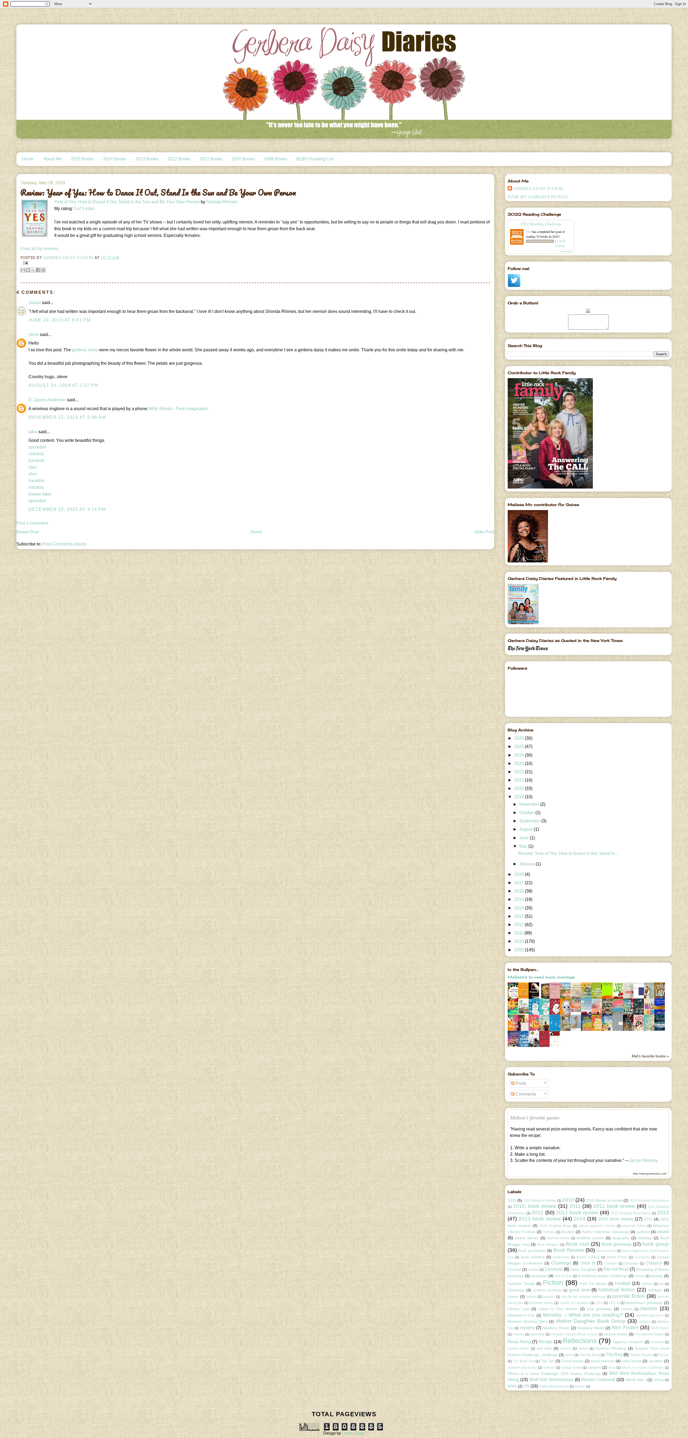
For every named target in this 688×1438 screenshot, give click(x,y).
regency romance (628, 1342)
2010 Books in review (604, 1200)
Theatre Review (641, 1355)
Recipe (545, 1341)
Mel (528, 231)
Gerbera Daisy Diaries (538, 189)
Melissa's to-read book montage (541, 977)
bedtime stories (590, 1238)
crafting (533, 1269)
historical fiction (617, 1289)
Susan (34, 302)
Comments (525, 1094)
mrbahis (36, 453)
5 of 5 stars (84, 208)
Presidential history (649, 1334)
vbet (32, 467)
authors (643, 1232)
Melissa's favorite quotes (535, 1117)
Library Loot (518, 1309)
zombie (580, 1386)
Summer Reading (610, 1348)
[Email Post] (24, 263)
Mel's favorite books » (650, 1056)
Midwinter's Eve (521, 1315)
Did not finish (616, 1269)
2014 (519, 908)
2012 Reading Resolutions (631, 1213)
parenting (537, 1334)
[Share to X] (33, 270)
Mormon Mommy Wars (527, 1321)
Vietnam (549, 1368)
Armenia (549, 1232)
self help (544, 1348)
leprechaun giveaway (644, 1302)
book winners (532, 1257)
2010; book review (534, 1206)
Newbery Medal (590, 1328)
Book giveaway (617, 1244)
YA (526, 1386)
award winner (526, 1238)
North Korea (660, 1328)
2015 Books (82, 159)
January (527, 864)
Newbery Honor (556, 1328)
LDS (599, 1303)
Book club (577, 1244)
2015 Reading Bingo (555, 1226)
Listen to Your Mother (558, 1309)
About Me (52, 159)
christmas (631, 1263)
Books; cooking (588, 1257)
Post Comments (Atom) (64, 544)
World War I (636, 1380)
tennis (569, 1355)
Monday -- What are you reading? (583, 1315)
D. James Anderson (47, 400)
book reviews (606, 1251)
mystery (527, 1327)
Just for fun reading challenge (583, 1297)
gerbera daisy (85, 350)
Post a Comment (32, 523)
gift (661, 1284)
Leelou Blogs (353, 1433)
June (524, 838)
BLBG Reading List (314, 159)
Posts (520, 1083)
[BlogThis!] (28, 270)
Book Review (568, 1250)
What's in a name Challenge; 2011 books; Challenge (554, 1373)
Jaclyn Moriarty (643, 1160)
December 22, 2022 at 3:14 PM (67, 509)
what (611, 1368)
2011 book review (614, 1206)
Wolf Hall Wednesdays (551, 1379)
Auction (567, 1232)
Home (28, 159)
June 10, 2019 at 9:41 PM (59, 320)
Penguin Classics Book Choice (574, 1334)
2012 (519, 924)
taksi (32, 431)
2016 (519, 891)
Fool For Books (593, 1283)
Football (622, 1283)
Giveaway (516, 1290)
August (526, 829)
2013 (519, 916)
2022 (519, 771)
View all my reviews (39, 248)
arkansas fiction (634, 1226)
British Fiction (617, 1257)
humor (513, 1296)
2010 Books (243, 159)
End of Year (563, 1276)
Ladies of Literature (574, 1303)
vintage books (571, 1368)
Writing (659, 1380)
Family (639, 1276)
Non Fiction (625, 1327)
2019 (519, 796)
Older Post (484, 532)
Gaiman (647, 1284)
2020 (519, 788)
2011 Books (211, 159)
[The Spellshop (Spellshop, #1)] (546, 998)
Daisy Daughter (583, 1269)
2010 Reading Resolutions (649, 1200)
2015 (519, 899)
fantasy (656, 1276)
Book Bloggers (548, 1244)
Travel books (573, 1361)
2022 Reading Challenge (541, 223)
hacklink (36, 460)
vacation (656, 1361)
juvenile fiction (628, 1296)
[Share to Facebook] (38, 270)
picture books (616, 1334)
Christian (610, 1263)
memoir (648, 1308)
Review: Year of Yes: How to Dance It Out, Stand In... (568, 853)
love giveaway (599, 1309)
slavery (565, 1348)
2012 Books (179, 159)
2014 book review (615, 1219)
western (594, 1367)
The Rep (614, 1354)
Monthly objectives (650, 1315)
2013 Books (146, 159)
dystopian (539, 1276)
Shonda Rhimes (221, 202)
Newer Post (27, 532)
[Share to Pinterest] (43, 270)
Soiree (583, 1348)
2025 (519, 746)
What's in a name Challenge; (642, 1368)
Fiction (553, 1282)
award (663, 1231)
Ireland (531, 1297)
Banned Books (558, 1238)
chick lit (587, 1263)
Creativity (554, 1269)
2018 (519, 874)
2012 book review (577, 1212)
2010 (519, 941)
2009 (519, 950)
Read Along (519, 1341)
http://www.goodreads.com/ (649, 1173)
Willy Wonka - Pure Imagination (178, 408)
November (529, 804)
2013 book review (540, 1219)
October (527, 812)
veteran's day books (522, 1368)
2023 (519, 763)
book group (655, 1244)
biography (620, 1238)
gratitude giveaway (547, 1290)
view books (566, 251)
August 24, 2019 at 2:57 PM (63, 385)
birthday (645, 1238)
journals (549, 1297)
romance (657, 1342)
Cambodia (642, 1257)
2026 (519, 738)
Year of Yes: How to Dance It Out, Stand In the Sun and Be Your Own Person (127, 202)
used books (632, 1361)
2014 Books (114, 159)
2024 (519, 755)
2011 (519, 933)
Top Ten (547, 1361)
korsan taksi (39, 494)
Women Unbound (598, 1379)
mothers (644, 1322)
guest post (579, 1290)
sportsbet (37, 447)
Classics (654, 1263)
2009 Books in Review (540, 1200)
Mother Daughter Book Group (591, 1321)
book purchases (532, 1250)
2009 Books (275, 159)
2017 (519, 882)
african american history (597, 1226)
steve (33, 334)
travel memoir (602, 1361)
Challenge (561, 1263)
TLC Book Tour (524, 1361)
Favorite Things (521, 1283)
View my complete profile (538, 197)
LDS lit (614, 1303)
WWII (512, 1386)
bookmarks (561, 1257)
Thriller (664, 1355)
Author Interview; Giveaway (605, 1232)
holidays (655, 1290)
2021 (519, 780)
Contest (514, 1269)
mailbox (627, 1309)
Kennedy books (541, 1303)
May (523, 846)
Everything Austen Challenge (602, 1276)
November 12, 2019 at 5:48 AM (67, 417)
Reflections (580, 1341)
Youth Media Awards (554, 1386)
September (530, 821)
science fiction (518, 1348)
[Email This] (23, 270)
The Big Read (590, 1355)
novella (518, 1334)
